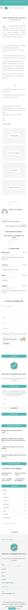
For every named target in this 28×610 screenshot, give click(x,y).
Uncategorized (14, 517)
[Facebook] (10, 419)
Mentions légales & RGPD (7, 582)
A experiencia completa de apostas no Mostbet (13, 447)
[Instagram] (14, 419)
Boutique (4, 579)
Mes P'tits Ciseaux (16, 19)
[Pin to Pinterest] (17, 204)
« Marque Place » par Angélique (19, 479)
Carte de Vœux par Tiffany (20, 473)
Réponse (24, 252)
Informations (14, 504)
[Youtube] (18, 419)
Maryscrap (5, 252)
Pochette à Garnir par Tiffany (7, 473)
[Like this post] (11, 204)
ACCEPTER (12, 608)
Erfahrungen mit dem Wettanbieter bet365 (12, 431)
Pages (14, 15)
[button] (4, 83)
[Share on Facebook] (14, 204)
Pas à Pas (4, 572)
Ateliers (3, 576)
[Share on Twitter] (15, 204)
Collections (14, 497)
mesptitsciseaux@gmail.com (8, 593)
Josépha (4, 286)
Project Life (14, 514)
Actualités (4, 569)
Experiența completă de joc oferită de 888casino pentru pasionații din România (13, 439)
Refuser (18, 608)
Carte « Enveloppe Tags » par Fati (7, 479)
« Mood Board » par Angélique (12, 468)
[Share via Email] (19, 204)
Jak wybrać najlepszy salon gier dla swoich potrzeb (14, 455)
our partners (14, 507)
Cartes (14, 494)
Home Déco (14, 500)
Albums (14, 490)
